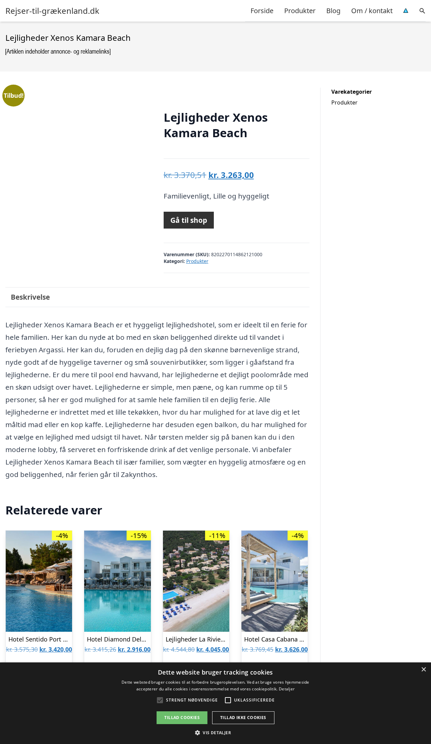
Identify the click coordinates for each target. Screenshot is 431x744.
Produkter (300, 10)
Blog (333, 10)
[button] (215, 732)
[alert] (215, 703)
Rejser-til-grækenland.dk (52, 10)
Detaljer (287, 689)
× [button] (423, 669)
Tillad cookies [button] (182, 717)
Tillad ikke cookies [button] (243, 717)
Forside (262, 10)
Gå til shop (188, 220)
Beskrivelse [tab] (30, 297)
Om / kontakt (372, 10)
